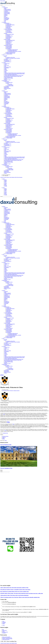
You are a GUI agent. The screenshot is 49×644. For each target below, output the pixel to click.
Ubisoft (5, 271)
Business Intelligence (9, 240)
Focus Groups (8, 30)
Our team (5, 55)
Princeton (11, 390)
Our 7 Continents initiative (8, 253)
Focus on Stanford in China (5, 444)
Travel (5, 20)
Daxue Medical (8, 48)
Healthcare (5, 14)
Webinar (5, 89)
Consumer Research (9, 229)
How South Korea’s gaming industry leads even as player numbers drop (14, 591)
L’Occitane (6, 70)
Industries (3, 6)
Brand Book (8, 234)
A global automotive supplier (8, 277)
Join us (5, 56)
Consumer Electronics (7, 10)
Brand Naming (8, 36)
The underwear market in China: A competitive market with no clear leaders (15, 589)
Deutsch (5, 180)
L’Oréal (5, 64)
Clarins (5, 71)
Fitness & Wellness (7, 13)
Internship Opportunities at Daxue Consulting (13, 58)
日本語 (5, 181)
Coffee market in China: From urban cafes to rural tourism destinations (14, 595)
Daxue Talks (10, 283)
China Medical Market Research (13, 49)
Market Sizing (8, 27)
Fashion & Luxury (7, 211)
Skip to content (2, 0)
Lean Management (9, 46)
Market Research (6, 222)
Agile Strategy (8, 43)
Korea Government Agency (8, 77)
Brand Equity (8, 38)
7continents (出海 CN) (7, 61)
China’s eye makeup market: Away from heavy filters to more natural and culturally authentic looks (20, 597)
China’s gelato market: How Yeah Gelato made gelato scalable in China (14, 587)
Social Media (6, 19)
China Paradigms (10, 84)
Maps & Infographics (7, 88)
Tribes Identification (9, 32)
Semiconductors (6, 18)
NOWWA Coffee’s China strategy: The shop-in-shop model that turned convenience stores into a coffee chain (21, 593)
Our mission (6, 258)
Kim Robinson (6, 67)
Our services (4, 22)
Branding (5, 33)
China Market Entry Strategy (10, 40)
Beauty (5, 8)
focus (3, 390)
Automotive (6, 7)
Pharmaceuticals (6, 217)
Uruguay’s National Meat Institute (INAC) (10, 74)
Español (5, 183)
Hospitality (6, 15)
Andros (5, 68)
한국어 (5, 182)
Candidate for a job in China (10, 57)
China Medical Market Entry (12, 50)
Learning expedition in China (10, 252)
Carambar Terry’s (6, 63)
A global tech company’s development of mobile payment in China (14, 73)
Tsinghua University (16, 390)
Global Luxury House (7, 66)
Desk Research (8, 25)
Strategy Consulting (7, 39)
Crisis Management (9, 247)
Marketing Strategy (9, 42)
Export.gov (4, 437)
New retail (5, 216)
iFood (5, 265)
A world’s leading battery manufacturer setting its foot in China (13, 75)
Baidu (6, 440)
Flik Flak (5, 78)
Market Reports (6, 87)
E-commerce (6, 210)
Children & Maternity (7, 9)
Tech (5, 21)
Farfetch (5, 69)
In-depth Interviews (9, 26)
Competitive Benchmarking (10, 24)
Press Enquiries (6, 60)
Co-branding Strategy (9, 235)
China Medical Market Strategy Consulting (14, 51)
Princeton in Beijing (5, 436)
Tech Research (8, 28)
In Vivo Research (8, 31)
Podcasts (7, 83)
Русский (5, 194)
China (8, 422)
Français (5, 185)
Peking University (7, 390)
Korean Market (6, 86)
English (5, 179)
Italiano (5, 184)
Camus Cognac (6, 65)
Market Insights (4, 80)
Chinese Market (6, 81)
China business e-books (9, 85)
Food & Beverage (7, 12)
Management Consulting (8, 45)
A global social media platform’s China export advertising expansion (14, 72)
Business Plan (8, 241)
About (3, 54)
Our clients (4, 62)
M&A (5, 16)
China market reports (9, 82)
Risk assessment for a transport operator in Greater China (12, 76)
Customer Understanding (8, 228)
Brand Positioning (9, 37)
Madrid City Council (7, 79)
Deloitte (3, 438)
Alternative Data (8, 223)
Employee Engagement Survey (11, 52)
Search (1, 196)
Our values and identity (7, 259)
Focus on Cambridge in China (6, 468)
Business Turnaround (9, 44)
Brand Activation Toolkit (10, 34)
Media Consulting (9, 246)
